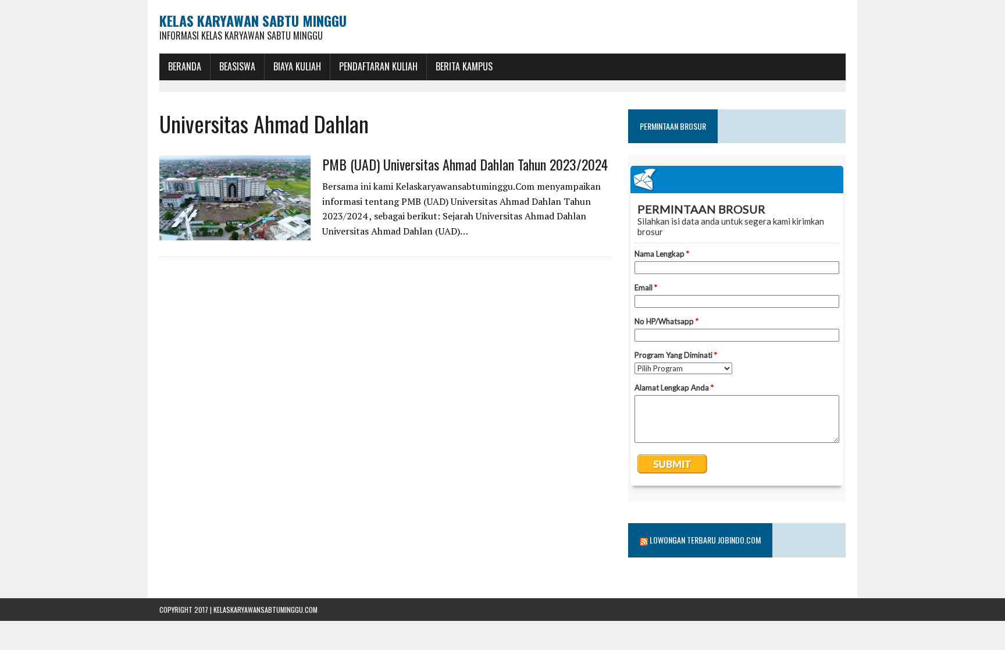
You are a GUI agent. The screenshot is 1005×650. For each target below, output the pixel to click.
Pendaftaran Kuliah (378, 66)
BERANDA (184, 66)
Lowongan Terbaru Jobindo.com (705, 540)
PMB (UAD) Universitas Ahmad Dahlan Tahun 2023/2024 (465, 164)
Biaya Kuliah (297, 66)
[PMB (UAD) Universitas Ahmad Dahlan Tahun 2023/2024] (235, 232)
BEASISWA (237, 66)
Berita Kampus (464, 66)
